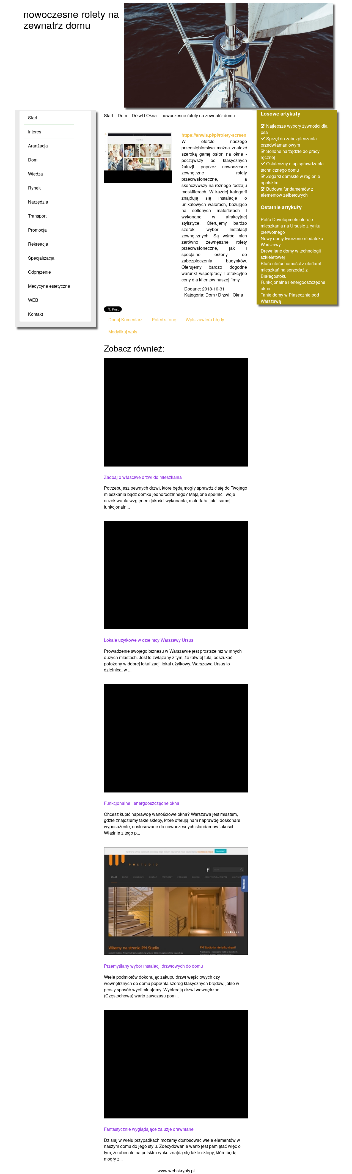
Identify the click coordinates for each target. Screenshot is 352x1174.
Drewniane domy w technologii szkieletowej (291, 254)
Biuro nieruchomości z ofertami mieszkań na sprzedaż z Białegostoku (291, 269)
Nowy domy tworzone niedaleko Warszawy (292, 241)
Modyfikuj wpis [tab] (122, 331)
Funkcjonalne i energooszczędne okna (141, 803)
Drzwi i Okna (144, 115)
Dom (122, 115)
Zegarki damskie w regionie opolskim (290, 179)
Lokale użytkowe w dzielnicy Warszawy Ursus (148, 640)
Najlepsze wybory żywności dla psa (294, 129)
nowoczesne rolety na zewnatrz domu (198, 115)
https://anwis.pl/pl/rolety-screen (214, 135)
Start (108, 115)
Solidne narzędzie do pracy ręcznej (290, 154)
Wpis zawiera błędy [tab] (205, 319)
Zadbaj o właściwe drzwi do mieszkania (143, 477)
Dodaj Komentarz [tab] (125, 319)
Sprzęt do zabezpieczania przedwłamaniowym (289, 141)
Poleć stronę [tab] (164, 319)
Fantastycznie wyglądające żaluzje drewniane (149, 1129)
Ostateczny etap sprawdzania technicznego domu (292, 166)
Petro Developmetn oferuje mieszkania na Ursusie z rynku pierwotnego (290, 225)
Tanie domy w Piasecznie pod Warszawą (290, 298)
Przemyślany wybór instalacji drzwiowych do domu (153, 966)
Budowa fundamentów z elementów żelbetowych (287, 192)
